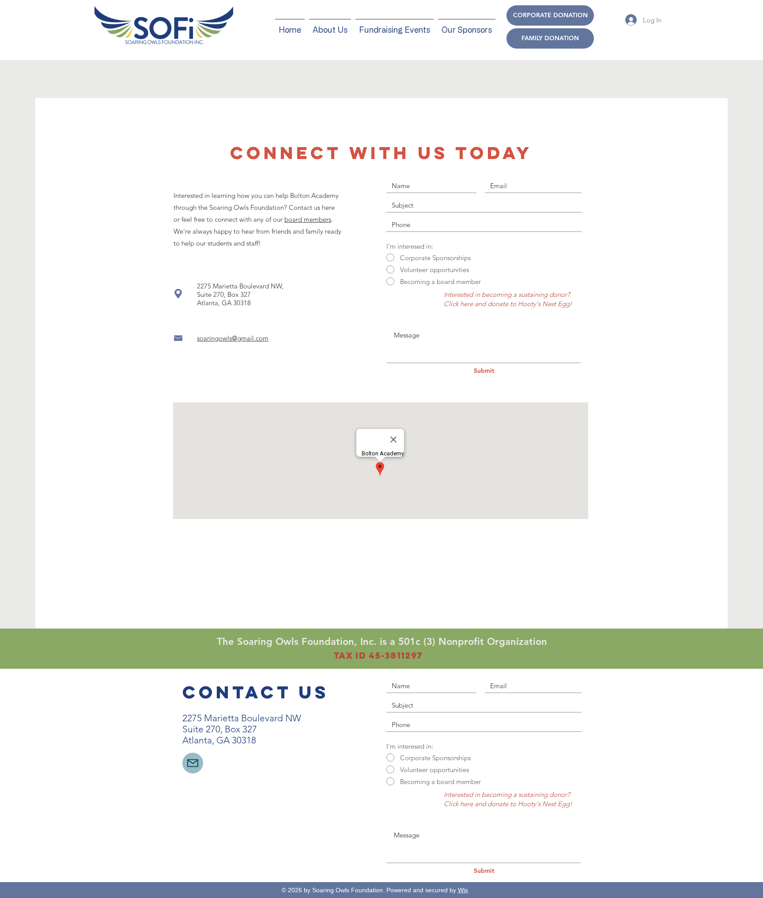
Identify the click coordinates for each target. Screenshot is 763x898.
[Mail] (192, 763)
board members (307, 219)
